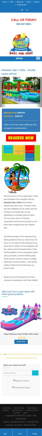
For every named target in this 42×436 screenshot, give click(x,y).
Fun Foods (16, 413)
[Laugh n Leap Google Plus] (17, 10)
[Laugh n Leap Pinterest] (31, 10)
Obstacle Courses (32, 410)
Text (19, 434)
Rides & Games (32, 408)
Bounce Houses (17, 410)
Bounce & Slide (19, 408)
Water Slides (7, 408)
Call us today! (24, 20)
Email (35, 434)
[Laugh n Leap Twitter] (27, 10)
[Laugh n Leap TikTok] (22, 10)
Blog (28, 2)
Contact (36, 2)
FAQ (11, 2)
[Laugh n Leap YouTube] (12, 10)
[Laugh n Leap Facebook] (8, 10)
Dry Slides (5, 410)
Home (5, 2)
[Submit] (35, 373)
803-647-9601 (24, 24)
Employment (22, 5)
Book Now (21, 342)
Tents (25, 413)
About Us (20, 2)
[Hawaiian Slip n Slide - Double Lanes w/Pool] (21, 90)
